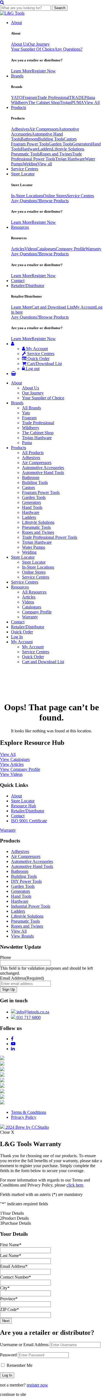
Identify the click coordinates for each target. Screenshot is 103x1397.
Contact (17, 280)
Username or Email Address (24, 1344)
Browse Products (54, 200)
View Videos (11, 774)
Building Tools (51, 139)
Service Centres (24, 169)
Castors (70, 139)
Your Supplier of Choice (43, 398)
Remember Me (18, 1365)
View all (44, 164)
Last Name (10, 1255)
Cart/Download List (44, 363)
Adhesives (20, 129)
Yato (26, 412)
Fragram (30, 97)
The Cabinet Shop (44, 102)
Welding (30, 164)
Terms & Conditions (28, 1112)
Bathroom (29, 139)
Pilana (89, 97)
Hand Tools (32, 507)
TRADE (76, 97)
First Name (10, 1244)
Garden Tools (60, 144)
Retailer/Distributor (27, 285)
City (5, 1288)
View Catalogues (15, 759)
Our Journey (39, 44)
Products (18, 107)
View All (92, 102)
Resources (20, 227)
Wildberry (19, 102)
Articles (17, 248)
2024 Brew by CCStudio (26, 1127)
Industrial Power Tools (30, 906)
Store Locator (23, 173)
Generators (81, 144)
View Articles (12, 764)
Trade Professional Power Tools (46, 156)
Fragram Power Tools (30, 144)
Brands (17, 76)
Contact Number (15, 1277)
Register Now (44, 71)
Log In (17, 636)
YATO (17, 97)
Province (9, 1298)
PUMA (77, 102)
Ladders (45, 149)
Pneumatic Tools (25, 154)
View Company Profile (20, 769)
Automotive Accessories (43, 467)
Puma (27, 442)
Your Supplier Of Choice (32, 49)
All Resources (34, 592)
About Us (19, 44)
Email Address (22, 978)
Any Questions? (68, 49)
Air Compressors (44, 129)
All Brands (31, 407)
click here (74, 1185)
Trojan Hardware (70, 159)
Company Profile (70, 248)
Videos (30, 248)
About (16, 22)
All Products (33, 452)
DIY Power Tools (26, 881)
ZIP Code (9, 1309)
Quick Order (37, 358)
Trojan (65, 102)
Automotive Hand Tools (43, 472)
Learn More (21, 71)
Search (59, 8)
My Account (84, 307)
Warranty (93, 248)
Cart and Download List (53, 307)
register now (37, 1385)
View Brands (22, 936)
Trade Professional (53, 97)
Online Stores (55, 195)
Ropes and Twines (56, 154)
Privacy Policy (23, 1117)
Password (8, 1354)
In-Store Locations (27, 195)
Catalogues (46, 248)
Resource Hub (23, 805)
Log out (32, 368)
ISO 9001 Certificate (29, 820)
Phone (5, 957)
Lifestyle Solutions (68, 149)
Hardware (29, 149)
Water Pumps (33, 547)
